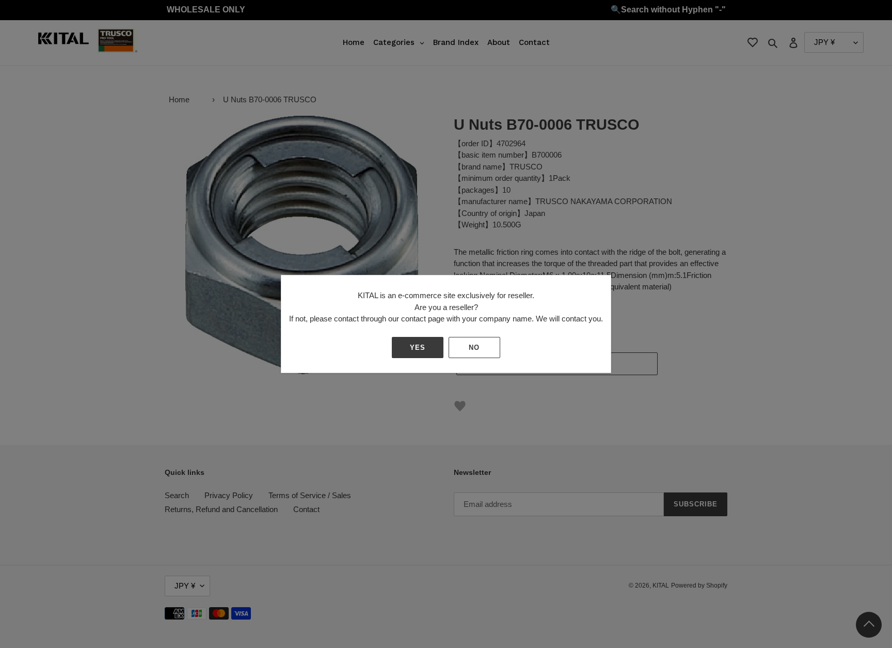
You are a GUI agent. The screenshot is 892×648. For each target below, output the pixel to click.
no (474, 347)
